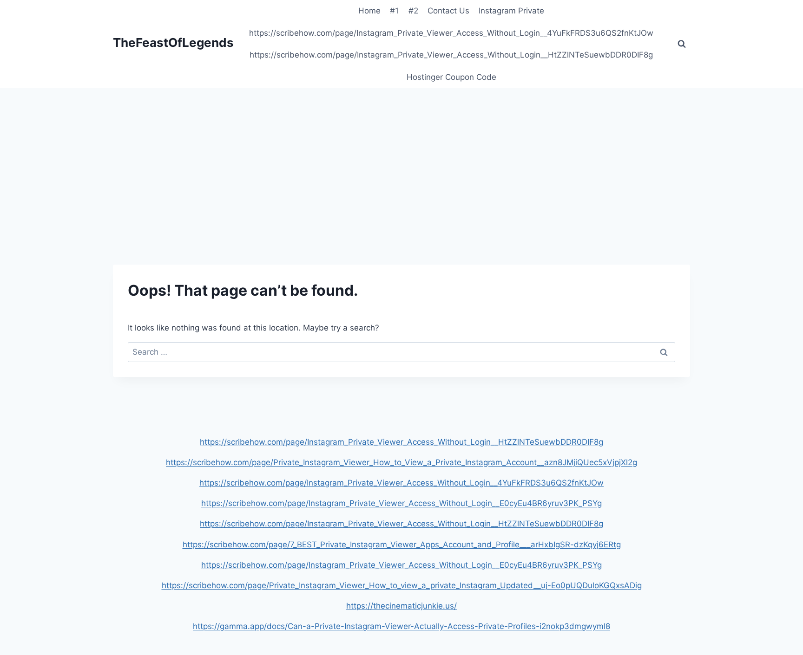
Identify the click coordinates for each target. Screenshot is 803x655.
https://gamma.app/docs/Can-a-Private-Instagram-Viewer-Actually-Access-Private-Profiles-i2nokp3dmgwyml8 (401, 626)
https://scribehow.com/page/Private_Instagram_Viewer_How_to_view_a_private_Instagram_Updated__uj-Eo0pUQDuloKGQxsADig (402, 585)
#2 (413, 10)
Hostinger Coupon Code (451, 77)
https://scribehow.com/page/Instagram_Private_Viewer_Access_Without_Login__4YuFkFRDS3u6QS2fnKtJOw (451, 33)
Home (369, 10)
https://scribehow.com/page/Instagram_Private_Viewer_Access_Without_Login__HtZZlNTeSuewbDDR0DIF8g (451, 54)
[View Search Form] (681, 44)
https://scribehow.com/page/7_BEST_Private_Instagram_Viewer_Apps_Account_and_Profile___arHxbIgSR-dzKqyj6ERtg (402, 544)
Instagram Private (511, 10)
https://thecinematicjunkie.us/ (401, 605)
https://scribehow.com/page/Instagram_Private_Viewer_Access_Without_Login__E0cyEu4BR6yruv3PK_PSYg (401, 503)
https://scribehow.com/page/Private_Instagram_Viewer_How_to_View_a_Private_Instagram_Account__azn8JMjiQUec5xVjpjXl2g (401, 462)
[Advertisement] (401, 158)
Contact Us (448, 10)
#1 (394, 10)
